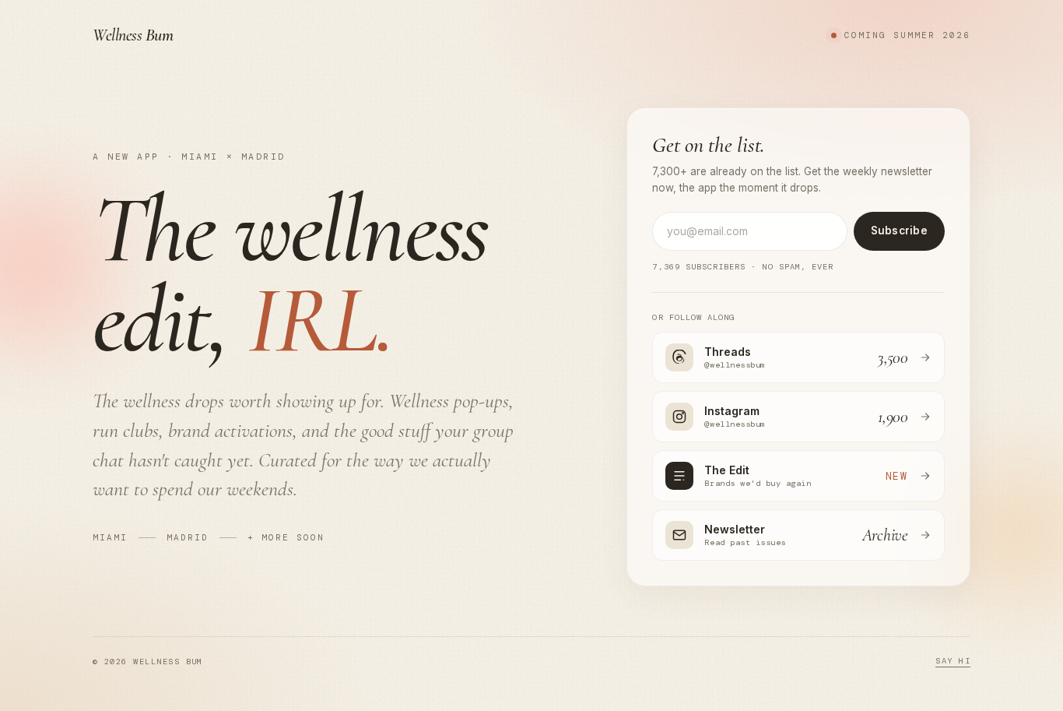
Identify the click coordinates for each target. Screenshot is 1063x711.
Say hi (952, 661)
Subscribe (899, 230)
